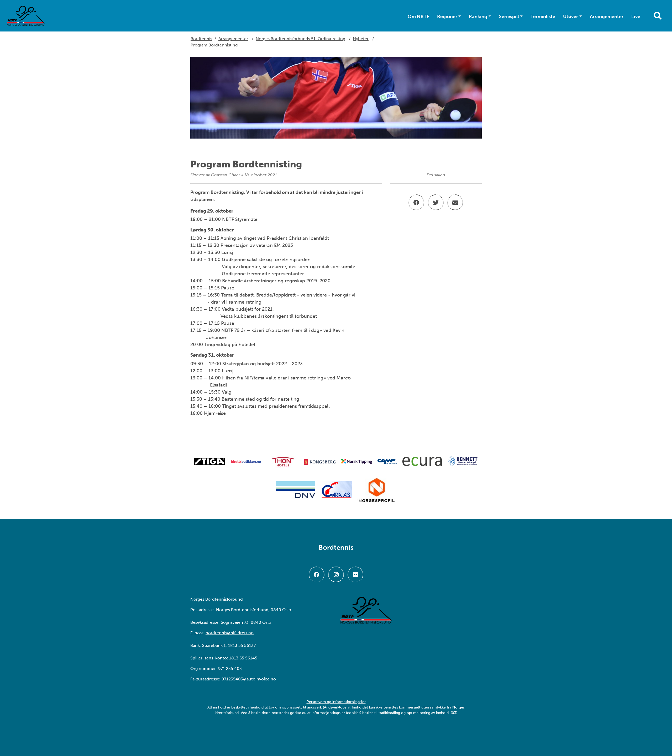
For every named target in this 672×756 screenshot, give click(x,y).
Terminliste (543, 16)
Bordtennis (201, 38)
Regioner (447, 16)
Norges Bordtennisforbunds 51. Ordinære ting (300, 38)
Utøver (570, 16)
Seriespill (509, 16)
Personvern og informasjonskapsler (336, 702)
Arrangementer (606, 16)
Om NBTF (418, 16)
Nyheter (361, 38)
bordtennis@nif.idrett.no (230, 632)
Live (635, 16)
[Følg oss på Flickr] (355, 574)
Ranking (478, 16)
